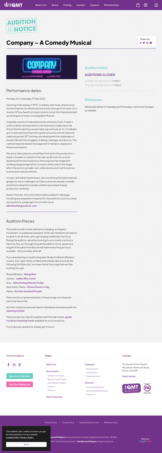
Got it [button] (26, 444)
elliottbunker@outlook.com (21, 205)
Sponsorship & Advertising (97, 391)
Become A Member (19, 376)
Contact (80, 5)
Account (145, 5)
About (55, 5)
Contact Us (90, 394)
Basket (137, 5)
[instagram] (14, 365)
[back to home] (16, 9)
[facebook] (8, 365)
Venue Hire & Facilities (95, 387)
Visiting (67, 5)
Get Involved (52, 371)
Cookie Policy (68, 422)
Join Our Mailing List (19, 384)
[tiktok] (19, 365)
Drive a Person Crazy (38, 286)
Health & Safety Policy (89, 422)
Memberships (111, 5)
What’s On (41, 5)
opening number (15, 310)
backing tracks (26, 320)
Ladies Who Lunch (26, 278)
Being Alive (30, 274)
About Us (89, 382)
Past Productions (54, 397)
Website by (142, 440)
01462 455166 (129, 376)
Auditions (51, 386)
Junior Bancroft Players (56, 383)
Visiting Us (90, 364)
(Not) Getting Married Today (28, 282)
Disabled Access (93, 376)
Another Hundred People (28, 291)
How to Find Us (92, 369)
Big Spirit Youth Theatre (57, 379)
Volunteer (51, 390)
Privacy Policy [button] (27, 437)
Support (94, 5)
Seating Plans (91, 372)
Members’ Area (110, 422)
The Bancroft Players (55, 375)
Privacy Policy (51, 422)
